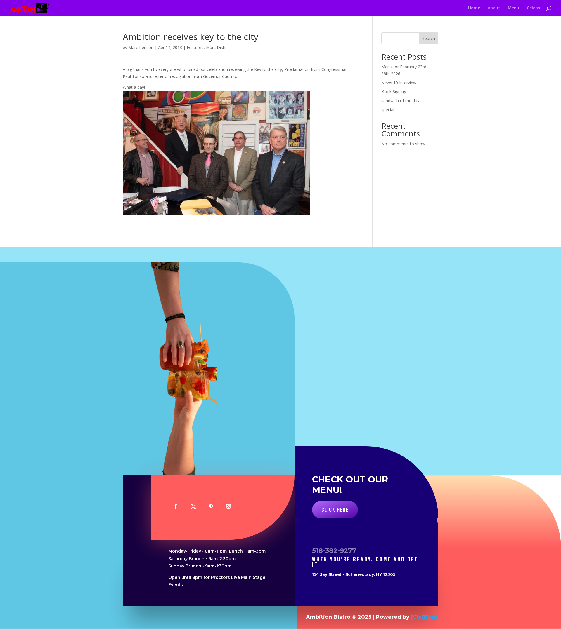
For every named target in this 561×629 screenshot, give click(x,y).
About (494, 8)
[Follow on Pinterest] (211, 506)
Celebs (533, 8)
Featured (195, 47)
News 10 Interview (398, 83)
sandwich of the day (400, 100)
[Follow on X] (193, 506)
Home (474, 8)
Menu (513, 8)
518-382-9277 (334, 551)
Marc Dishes (218, 47)
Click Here (335, 509)
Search (428, 38)
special (387, 109)
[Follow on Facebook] (175, 506)
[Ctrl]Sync (424, 617)
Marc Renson (140, 47)
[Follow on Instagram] (228, 506)
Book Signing (393, 91)
